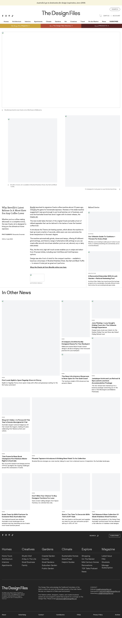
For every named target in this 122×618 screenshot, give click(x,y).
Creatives (73, 21)
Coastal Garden (48, 556)
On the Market (93, 21)
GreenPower (67, 559)
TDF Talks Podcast (90, 568)
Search (115, 9)
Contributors (60, 615)
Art (66, 21)
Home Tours (7, 556)
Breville (32, 207)
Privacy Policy (98, 615)
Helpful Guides (68, 562)
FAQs (79, 615)
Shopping (86, 556)
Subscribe (114, 21)
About (4, 615)
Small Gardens (48, 562)
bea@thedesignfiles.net (103, 589)
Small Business (28, 562)
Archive (117, 615)
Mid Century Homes (90, 562)
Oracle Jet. (34, 217)
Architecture (16, 21)
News (104, 21)
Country (45, 559)
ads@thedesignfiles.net (105, 593)
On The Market (88, 559)
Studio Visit (27, 556)
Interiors (28, 21)
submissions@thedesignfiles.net (66, 599)
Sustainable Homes (70, 556)
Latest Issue (107, 556)
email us (15, 593)
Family (24, 565)
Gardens (58, 21)
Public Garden (48, 568)
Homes (6, 21)
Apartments (38, 21)
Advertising (22, 615)
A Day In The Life (29, 559)
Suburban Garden (49, 565)
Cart (106, 16)
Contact (41, 615)
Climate (48, 21)
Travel (83, 21)
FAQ (103, 559)
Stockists (106, 562)
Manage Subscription (107, 566)
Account (116, 16)
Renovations (87, 565)
